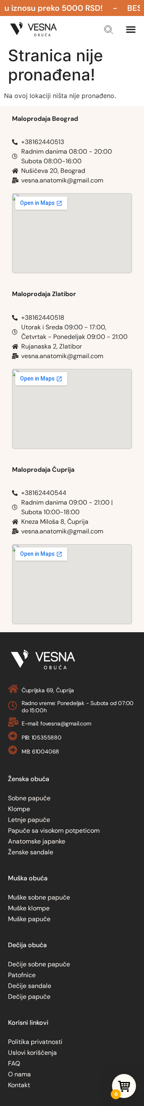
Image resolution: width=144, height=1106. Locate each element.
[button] (109, 30)
